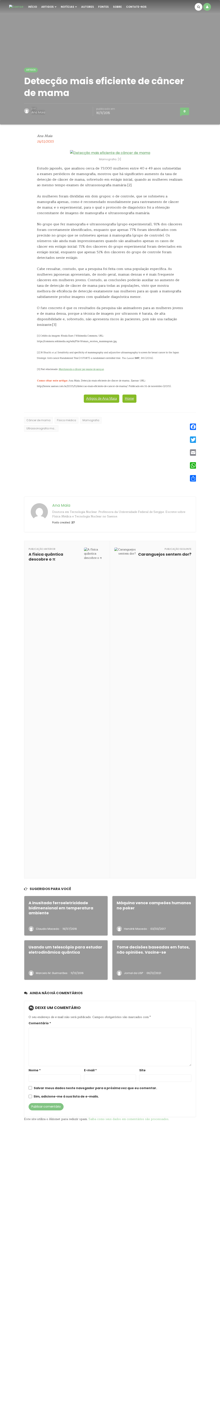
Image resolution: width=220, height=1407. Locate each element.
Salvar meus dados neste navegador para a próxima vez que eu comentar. (95, 1088)
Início (32, 7)
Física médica (66, 420)
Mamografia (90, 420)
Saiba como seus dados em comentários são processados (128, 1119)
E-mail (90, 1070)
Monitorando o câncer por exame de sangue (81, 369)
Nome (35, 1070)
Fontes (103, 7)
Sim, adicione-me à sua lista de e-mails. (66, 1097)
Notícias (67, 7)
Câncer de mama (38, 420)
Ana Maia (38, 112)
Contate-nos (136, 7)
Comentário (40, 1023)
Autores (87, 7)
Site (142, 1070)
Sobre (117, 7)
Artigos (47, 7)
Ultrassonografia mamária (42, 428)
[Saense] (16, 7)
